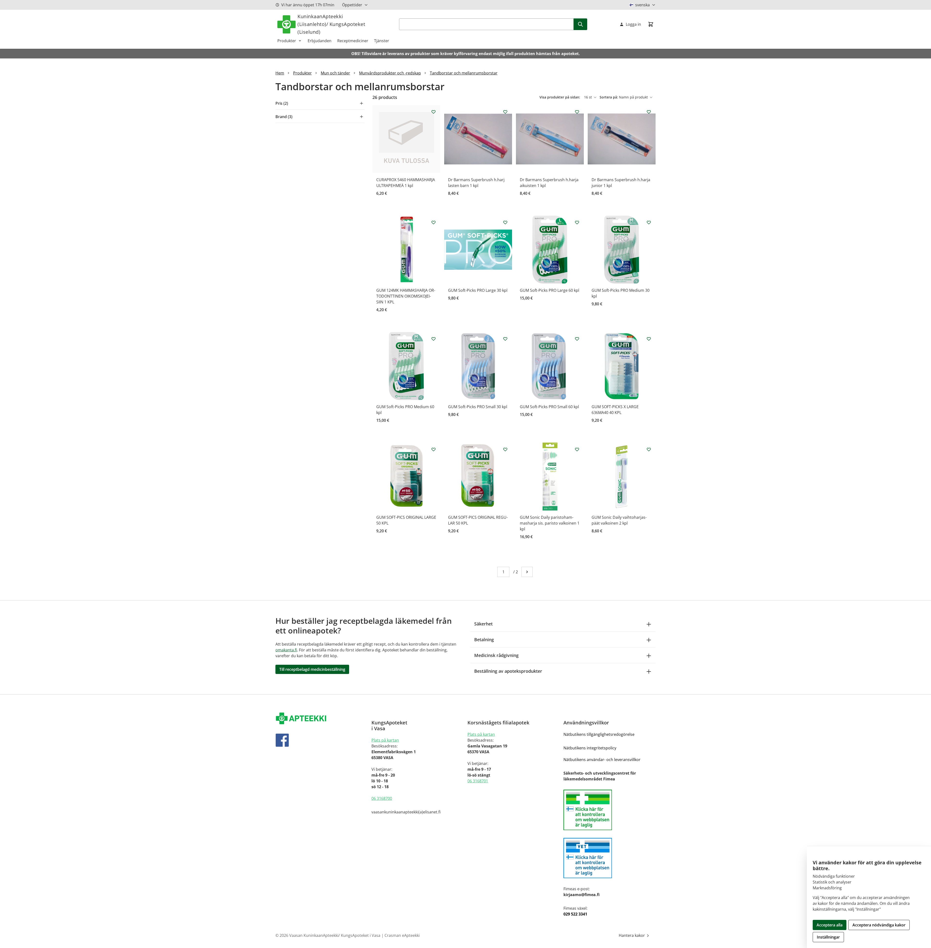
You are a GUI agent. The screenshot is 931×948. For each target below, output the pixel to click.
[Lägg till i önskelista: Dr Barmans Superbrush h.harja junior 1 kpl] (649, 112)
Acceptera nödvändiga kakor (879, 925)
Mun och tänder (335, 73)
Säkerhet (483, 624)
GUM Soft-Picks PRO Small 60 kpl (549, 406)
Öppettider (352, 5)
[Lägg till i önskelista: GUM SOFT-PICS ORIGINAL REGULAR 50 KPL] (505, 449)
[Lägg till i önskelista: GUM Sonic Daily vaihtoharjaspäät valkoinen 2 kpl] (649, 449)
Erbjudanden (319, 40)
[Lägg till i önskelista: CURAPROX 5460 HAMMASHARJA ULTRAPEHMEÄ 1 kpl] (433, 112)
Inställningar (828, 937)
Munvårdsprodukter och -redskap (390, 73)
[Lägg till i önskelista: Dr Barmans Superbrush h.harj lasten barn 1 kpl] (505, 112)
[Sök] (580, 24)
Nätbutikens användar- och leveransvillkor (602, 759)
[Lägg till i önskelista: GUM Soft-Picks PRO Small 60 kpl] (577, 339)
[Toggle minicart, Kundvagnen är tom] (651, 24)
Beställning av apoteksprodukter (508, 671)
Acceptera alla (830, 925)
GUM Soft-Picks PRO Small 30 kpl (477, 406)
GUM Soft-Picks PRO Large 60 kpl (549, 290)
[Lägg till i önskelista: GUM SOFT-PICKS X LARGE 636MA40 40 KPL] (649, 339)
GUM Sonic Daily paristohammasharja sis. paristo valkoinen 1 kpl (549, 523)
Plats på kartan (385, 740)
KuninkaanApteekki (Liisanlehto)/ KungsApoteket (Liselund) (331, 24)
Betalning (484, 639)
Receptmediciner (352, 40)
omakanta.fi (286, 650)
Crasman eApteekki (402, 935)
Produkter (286, 40)
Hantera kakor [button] (632, 935)
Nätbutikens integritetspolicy (589, 748)
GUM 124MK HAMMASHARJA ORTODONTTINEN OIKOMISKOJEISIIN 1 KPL (405, 296)
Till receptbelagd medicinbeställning (312, 669)
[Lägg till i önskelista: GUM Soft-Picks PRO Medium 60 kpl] (433, 339)
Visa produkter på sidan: (560, 97)
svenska (642, 5)
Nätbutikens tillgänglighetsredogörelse (598, 734)
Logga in (633, 24)
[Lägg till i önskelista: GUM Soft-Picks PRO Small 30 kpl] (505, 339)
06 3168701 (477, 781)
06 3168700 (381, 798)
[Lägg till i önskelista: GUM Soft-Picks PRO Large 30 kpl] (505, 222)
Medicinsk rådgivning (496, 655)
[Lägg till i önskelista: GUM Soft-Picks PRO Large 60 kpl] (577, 222)
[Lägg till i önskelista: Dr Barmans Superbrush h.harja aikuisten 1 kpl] (577, 112)
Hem (279, 73)
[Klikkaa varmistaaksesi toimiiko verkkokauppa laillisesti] (609, 810)
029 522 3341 (575, 914)
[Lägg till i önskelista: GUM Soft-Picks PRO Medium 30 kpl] (649, 222)
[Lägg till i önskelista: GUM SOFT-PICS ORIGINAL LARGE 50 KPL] (433, 449)
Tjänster (381, 40)
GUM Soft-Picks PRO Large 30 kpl (477, 290)
